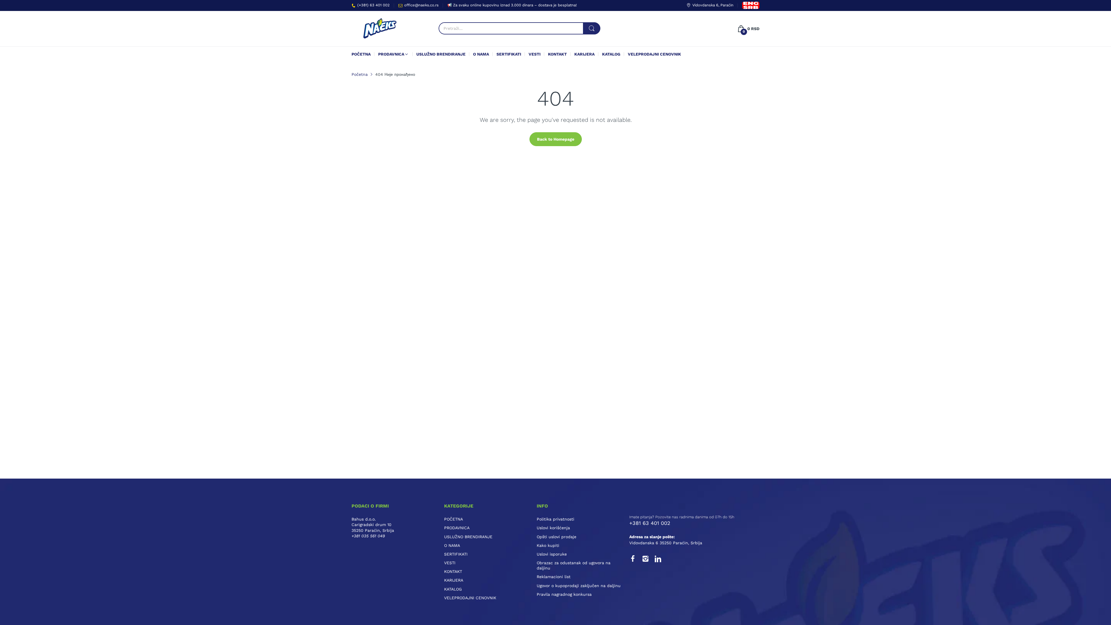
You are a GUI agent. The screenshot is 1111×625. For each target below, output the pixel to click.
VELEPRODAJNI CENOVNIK (470, 597)
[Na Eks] (380, 28)
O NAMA (452, 545)
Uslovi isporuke (552, 554)
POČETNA (453, 519)
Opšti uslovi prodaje (556, 536)
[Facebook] (632, 558)
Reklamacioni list (554, 576)
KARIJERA (453, 580)
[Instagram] (645, 558)
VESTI (449, 562)
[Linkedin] (658, 558)
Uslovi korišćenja (553, 527)
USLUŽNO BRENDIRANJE (468, 536)
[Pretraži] (591, 28)
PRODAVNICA (457, 527)
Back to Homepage (555, 139)
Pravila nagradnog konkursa (564, 594)
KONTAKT (453, 571)
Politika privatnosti (555, 519)
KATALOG (453, 589)
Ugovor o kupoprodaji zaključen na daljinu (579, 585)
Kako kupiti (548, 545)
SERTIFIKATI (456, 554)
